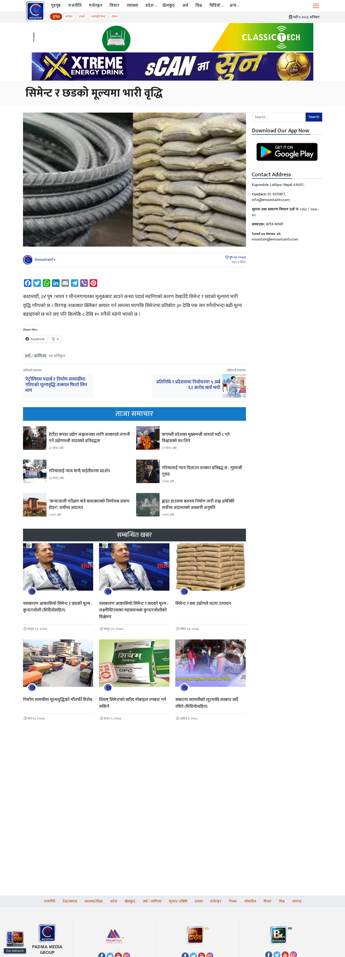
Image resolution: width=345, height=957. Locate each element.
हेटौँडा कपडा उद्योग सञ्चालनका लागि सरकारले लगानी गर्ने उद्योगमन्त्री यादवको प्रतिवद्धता (89, 438)
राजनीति (74, 5)
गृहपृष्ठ (56, 5)
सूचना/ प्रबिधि (178, 901)
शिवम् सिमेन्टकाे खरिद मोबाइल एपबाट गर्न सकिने (132, 703)
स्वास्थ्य (132, 5)
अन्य (233, 5)
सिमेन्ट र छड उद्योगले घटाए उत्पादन (203, 603)
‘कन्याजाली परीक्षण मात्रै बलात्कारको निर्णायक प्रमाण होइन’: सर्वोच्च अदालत (89, 504)
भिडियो (215, 5)
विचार (114, 5)
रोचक (233, 901)
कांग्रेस (69, 16)
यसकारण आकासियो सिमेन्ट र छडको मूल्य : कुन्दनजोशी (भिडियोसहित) (57, 607)
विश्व (199, 5)
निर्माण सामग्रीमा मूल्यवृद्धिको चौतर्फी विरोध (57, 699)
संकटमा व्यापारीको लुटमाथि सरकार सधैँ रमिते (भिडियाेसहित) (206, 703)
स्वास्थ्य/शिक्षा (93, 901)
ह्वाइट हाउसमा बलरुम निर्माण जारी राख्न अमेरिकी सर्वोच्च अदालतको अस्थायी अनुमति (198, 504)
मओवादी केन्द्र (98, 16)
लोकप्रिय (250, 901)
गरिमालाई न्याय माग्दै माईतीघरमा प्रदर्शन (79, 471)
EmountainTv (45, 259)
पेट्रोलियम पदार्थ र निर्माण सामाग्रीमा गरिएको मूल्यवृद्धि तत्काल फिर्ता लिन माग (56, 384)
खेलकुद (168, 5)
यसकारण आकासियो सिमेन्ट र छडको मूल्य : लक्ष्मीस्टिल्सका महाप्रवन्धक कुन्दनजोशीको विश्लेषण (133, 610)
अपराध (296, 901)
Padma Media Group (47, 950)
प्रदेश (149, 5)
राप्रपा (114, 16)
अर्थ (185, 5)
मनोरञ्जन (95, 5)
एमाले (82, 16)
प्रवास (199, 901)
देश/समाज (70, 901)
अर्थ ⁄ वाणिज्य (35, 356)
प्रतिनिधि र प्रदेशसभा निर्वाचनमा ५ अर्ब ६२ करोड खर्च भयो (188, 385)
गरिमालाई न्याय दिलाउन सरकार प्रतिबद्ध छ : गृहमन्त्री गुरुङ (202, 471)
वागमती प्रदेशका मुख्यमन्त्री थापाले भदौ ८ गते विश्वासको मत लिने (196, 438)
